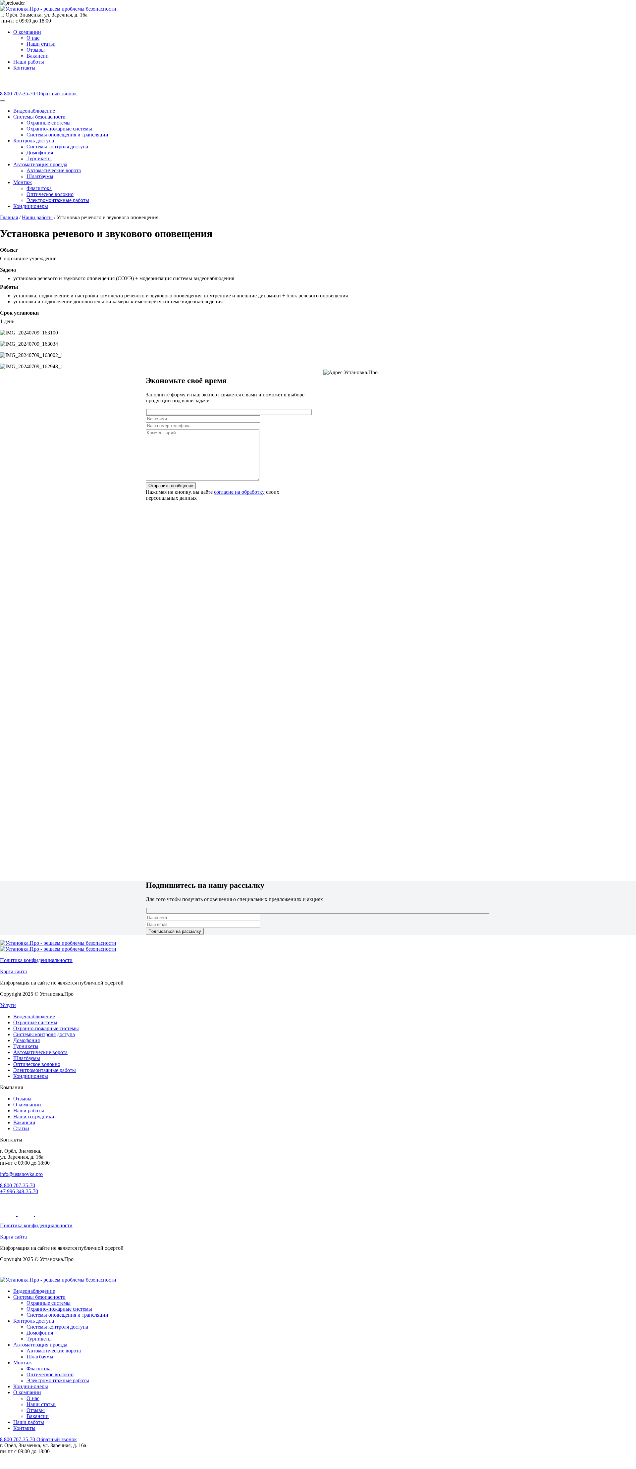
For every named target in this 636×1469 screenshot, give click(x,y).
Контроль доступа (33, 140)
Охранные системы (48, 123)
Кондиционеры (30, 206)
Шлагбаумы (39, 176)
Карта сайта (13, 971)
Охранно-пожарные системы (59, 128)
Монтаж (22, 182)
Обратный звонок (56, 93)
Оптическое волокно (50, 194)
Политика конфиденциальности (36, 960)
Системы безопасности (39, 117)
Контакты (24, 68)
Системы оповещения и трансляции (67, 134)
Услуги (8, 1005)
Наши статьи (41, 44)
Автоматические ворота (53, 170)
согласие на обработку (239, 492)
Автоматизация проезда (40, 164)
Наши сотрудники (33, 1116)
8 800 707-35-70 (18, 93)
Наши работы (28, 62)
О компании (27, 32)
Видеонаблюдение (34, 111)
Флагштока (39, 188)
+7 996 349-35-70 (19, 1191)
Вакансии (37, 56)
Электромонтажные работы (57, 200)
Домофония (39, 152)
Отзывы (35, 50)
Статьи (21, 1128)
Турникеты (39, 158)
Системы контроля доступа (57, 146)
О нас (32, 38)
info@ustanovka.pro (21, 1174)
